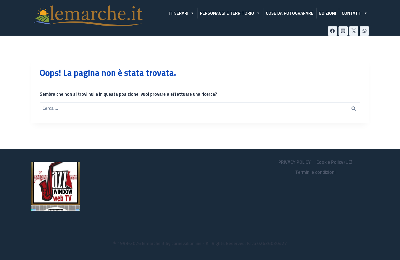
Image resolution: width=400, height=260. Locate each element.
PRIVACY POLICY (294, 162)
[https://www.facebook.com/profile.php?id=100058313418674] (332, 31)
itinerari (178, 13)
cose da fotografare (289, 13)
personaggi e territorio (227, 13)
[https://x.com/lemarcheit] (353, 31)
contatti (352, 13)
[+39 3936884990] (364, 31)
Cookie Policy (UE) (334, 162)
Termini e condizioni (315, 172)
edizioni (327, 13)
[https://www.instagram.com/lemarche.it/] (343, 31)
